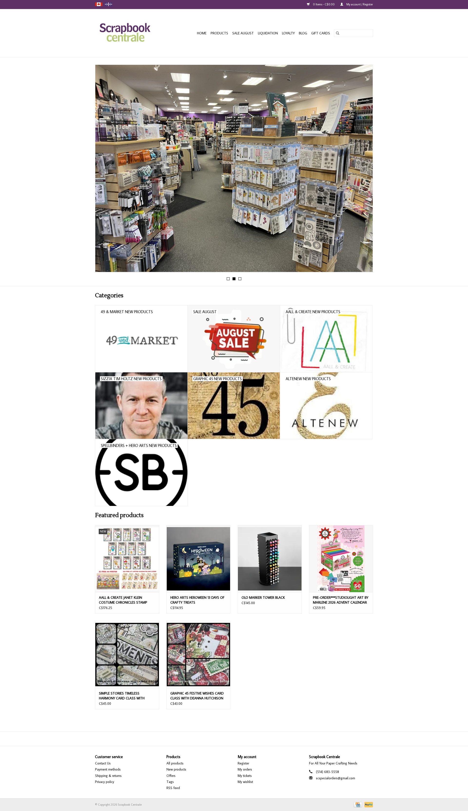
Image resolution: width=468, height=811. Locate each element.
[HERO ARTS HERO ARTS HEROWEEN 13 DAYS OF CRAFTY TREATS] (198, 558)
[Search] (337, 33)
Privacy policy (104, 782)
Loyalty (288, 33)
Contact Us (103, 763)
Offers (171, 775)
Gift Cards (320, 33)
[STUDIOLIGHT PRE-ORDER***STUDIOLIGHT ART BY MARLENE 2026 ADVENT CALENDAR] (341, 558)
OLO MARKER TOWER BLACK (263, 597)
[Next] (363, 170)
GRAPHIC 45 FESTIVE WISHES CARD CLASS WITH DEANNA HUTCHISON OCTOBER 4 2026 (197, 696)
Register (243, 763)
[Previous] (104, 170)
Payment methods (108, 769)
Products (219, 33)
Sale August (243, 33)
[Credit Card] (357, 804)
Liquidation (268, 33)
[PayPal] (368, 804)
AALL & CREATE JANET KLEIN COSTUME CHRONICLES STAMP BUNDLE (123, 600)
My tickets (245, 775)
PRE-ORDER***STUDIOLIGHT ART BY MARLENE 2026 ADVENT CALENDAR (340, 600)
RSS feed (173, 788)
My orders (245, 769)
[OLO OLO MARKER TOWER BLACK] (270, 558)
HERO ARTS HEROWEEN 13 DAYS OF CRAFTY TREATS (197, 600)
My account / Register (359, 4)
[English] (98, 4)
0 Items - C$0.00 (323, 4)
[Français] (108, 4)
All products (175, 763)
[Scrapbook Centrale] (130, 33)
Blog (303, 33)
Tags (170, 782)
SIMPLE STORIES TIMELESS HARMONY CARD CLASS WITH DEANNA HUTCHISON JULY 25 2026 (125, 696)
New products (176, 769)
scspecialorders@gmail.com (335, 778)
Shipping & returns (108, 775)
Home (201, 33)
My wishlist (245, 782)
